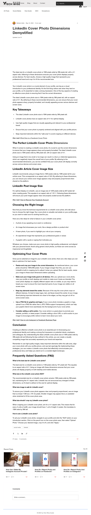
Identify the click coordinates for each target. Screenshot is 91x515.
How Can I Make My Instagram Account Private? (16, 470)
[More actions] (77, 23)
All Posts (6, 11)
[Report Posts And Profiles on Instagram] (74, 459)
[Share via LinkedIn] (22, 433)
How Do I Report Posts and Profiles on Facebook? (45, 470)
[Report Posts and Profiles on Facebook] (45, 459)
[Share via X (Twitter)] (18, 433)
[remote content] (45, 56)
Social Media (17, 11)
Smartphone (46, 11)
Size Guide (28, 11)
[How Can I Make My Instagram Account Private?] (17, 459)
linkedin (26, 427)
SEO (36, 11)
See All (85, 449)
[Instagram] (85, 260)
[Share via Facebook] (13, 433)
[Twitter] (85, 257)
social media (17, 427)
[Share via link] (26, 433)
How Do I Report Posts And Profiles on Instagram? (74, 470)
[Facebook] (85, 253)
